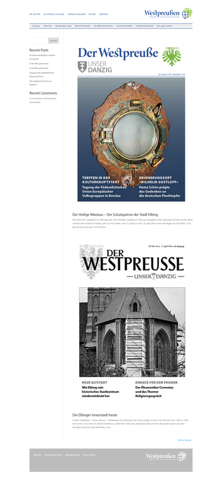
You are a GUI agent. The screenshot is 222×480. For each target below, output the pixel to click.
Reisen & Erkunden (82, 26)
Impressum (37, 455)
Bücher (92, 14)
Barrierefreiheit (89, 455)
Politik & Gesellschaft (144, 26)
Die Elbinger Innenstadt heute (94, 415)
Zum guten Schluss (164, 26)
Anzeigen (103, 14)
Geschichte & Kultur (124, 26)
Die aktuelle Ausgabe (54, 14)
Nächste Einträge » (185, 440)
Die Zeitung (34, 14)
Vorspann (36, 26)
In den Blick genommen (38, 63)
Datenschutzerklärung (53, 455)
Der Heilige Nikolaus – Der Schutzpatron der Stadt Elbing (115, 214)
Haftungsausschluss (72, 455)
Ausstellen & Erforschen (103, 26)
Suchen (53, 40)
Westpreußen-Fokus (63, 26)
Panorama (48, 26)
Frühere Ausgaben (76, 14)
